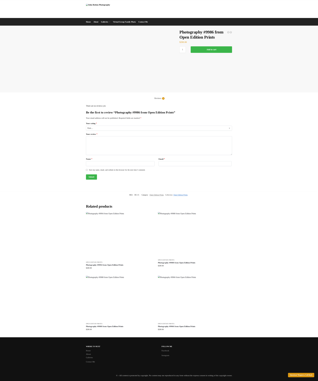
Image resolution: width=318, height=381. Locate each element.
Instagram (165, 355)
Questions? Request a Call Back (301, 375)
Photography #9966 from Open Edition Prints (176, 326)
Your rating (91, 123)
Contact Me (90, 362)
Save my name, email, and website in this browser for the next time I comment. (117, 170)
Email (162, 159)
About (88, 354)
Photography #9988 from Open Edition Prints (104, 326)
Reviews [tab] (159, 98)
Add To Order (120, 273)
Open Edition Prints (157, 195)
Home (88, 351)
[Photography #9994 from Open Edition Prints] (120, 236)
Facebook (165, 351)
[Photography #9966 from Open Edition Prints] (192, 298)
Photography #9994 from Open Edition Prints (104, 265)
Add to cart (211, 49)
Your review (91, 134)
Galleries (89, 358)
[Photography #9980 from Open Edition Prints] (192, 235)
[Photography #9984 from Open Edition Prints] (228, 32)
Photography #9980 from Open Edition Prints (176, 263)
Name (89, 159)
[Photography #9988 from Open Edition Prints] (231, 32)
